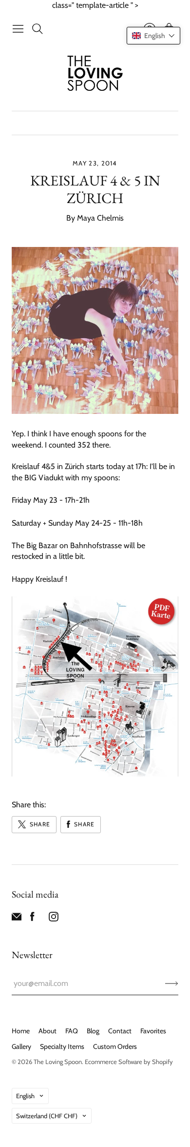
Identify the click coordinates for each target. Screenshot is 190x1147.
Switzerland (46, 1116)
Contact (120, 1030)
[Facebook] (32, 918)
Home (21, 1030)
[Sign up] (171, 983)
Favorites (153, 1030)
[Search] (37, 29)
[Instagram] (53, 918)
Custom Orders (115, 1046)
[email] (16, 918)
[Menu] (18, 29)
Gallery (21, 1046)
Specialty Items (62, 1046)
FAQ (71, 1030)
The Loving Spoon (58, 1061)
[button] (153, 35)
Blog (93, 1030)
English (25, 1096)
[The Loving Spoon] (95, 74)
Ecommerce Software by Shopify (129, 1061)
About (47, 1030)
